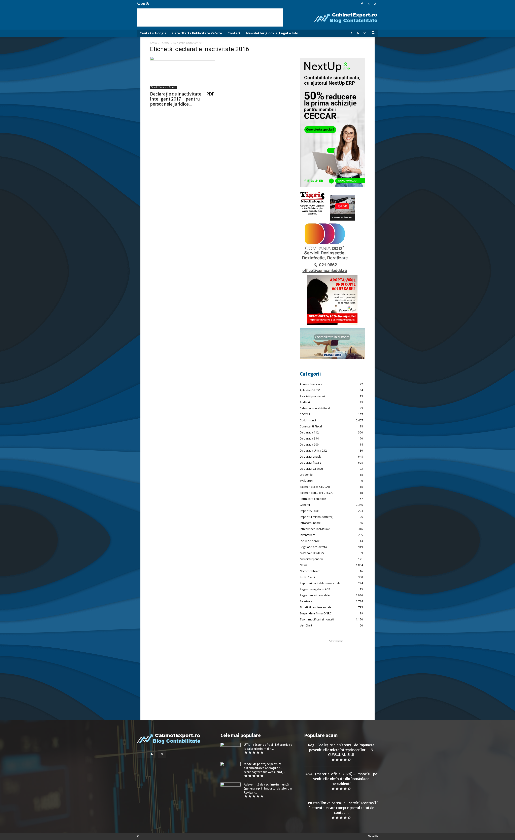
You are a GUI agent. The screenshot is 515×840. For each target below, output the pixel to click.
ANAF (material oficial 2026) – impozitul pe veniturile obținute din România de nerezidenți (341, 779)
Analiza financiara (311, 384)
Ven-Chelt (306, 625)
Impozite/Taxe (309, 511)
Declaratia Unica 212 (313, 450)
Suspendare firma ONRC (316, 613)
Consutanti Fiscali (311, 426)
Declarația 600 (309, 444)
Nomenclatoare (310, 571)
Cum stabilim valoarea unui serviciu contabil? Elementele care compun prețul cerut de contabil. (341, 808)
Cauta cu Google (153, 33)
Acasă (153, 43)
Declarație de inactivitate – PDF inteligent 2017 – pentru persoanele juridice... (182, 99)
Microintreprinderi (311, 559)
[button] (373, 33)
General (305, 505)
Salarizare (306, 601)
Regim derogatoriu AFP (315, 589)
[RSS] (369, 3)
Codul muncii (308, 420)
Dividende (306, 474)
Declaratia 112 (309, 432)
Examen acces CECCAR (315, 487)
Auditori (305, 402)
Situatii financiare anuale (163, 87)
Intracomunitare (310, 523)
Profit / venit (308, 577)
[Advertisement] (210, 17)
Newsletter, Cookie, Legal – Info (272, 33)
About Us (143, 3)
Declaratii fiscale (310, 462)
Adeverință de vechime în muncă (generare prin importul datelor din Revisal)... (268, 788)
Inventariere (307, 535)
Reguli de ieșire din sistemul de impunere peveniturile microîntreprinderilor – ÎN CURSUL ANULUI (341, 750)
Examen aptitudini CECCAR (317, 493)
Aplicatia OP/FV (310, 390)
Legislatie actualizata (313, 547)
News (303, 565)
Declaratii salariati (311, 468)
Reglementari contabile (315, 595)
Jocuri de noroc (309, 541)
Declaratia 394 (309, 438)
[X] (375, 3)
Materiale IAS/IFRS (312, 553)
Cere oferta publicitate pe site (197, 33)
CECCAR (305, 414)
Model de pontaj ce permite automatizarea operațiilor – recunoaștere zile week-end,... (264, 768)
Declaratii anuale (310, 456)
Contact (234, 33)
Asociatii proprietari (312, 396)
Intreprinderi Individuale (315, 529)
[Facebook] (362, 3)
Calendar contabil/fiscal (315, 408)
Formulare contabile (313, 499)
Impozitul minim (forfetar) (316, 517)
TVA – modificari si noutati (317, 619)
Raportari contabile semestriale (320, 583)
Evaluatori (306, 481)
